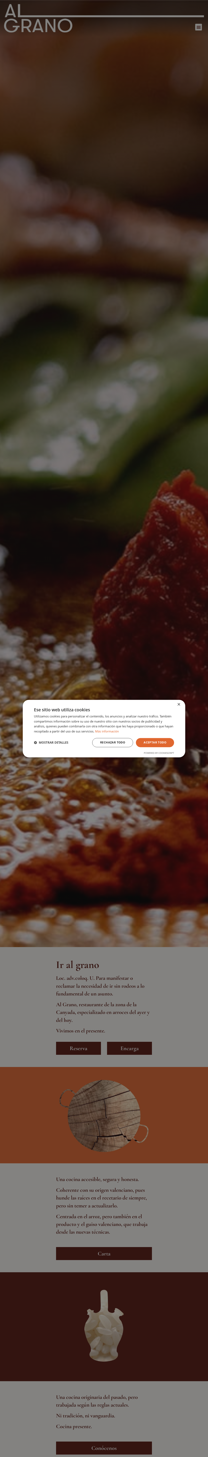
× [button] (178, 704)
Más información (107, 731)
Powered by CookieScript (159, 752)
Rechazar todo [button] (112, 742)
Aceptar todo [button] (155, 742)
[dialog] (104, 728)
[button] (51, 742)
